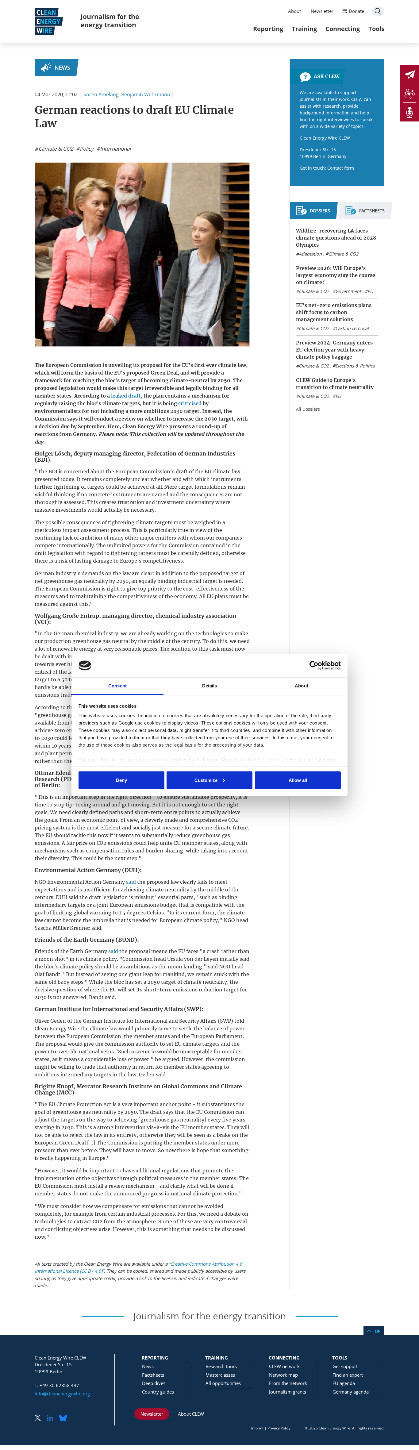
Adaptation (310, 254)
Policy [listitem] (86, 148)
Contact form (340, 168)
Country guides (158, 1392)
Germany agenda (351, 1392)
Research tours (221, 1366)
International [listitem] (115, 148)
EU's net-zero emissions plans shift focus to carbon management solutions (333, 312)
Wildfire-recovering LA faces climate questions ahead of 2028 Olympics (336, 238)
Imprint (257, 1428)
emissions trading (57, 695)
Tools (376, 29)
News (62, 67)
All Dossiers (308, 409)
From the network (288, 1383)
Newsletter (322, 11)
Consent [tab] (117, 685)
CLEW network (284, 1366)
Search (378, 11)
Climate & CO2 (343, 254)
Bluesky (64, 1418)
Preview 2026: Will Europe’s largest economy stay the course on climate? (335, 275)
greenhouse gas (63, 581)
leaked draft (126, 396)
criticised (190, 403)
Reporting (268, 29)
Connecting (342, 29)
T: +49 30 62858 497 (57, 1385)
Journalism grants (287, 1392)
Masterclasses (220, 1375)
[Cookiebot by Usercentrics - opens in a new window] (314, 665)
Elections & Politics (355, 366)
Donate (356, 11)
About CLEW (191, 1414)
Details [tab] (209, 685)
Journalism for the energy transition (110, 20)
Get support (345, 1366)
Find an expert (348, 1375)
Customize (205, 780)
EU (370, 291)
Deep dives (153, 1383)
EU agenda (344, 1383)
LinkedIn (52, 1418)
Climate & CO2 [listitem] (55, 148)
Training (304, 29)
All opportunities (223, 1383)
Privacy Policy (278, 1428)
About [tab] (301, 685)
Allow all (298, 780)
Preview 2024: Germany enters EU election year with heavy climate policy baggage (334, 350)
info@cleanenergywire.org (62, 1393)
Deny (121, 780)
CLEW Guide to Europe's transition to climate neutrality (335, 383)
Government (348, 291)
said (131, 882)
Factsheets (153, 1375)
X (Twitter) (40, 1418)
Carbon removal (352, 328)
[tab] (313, 213)
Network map (283, 1375)
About (294, 11)
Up (377, 1331)
